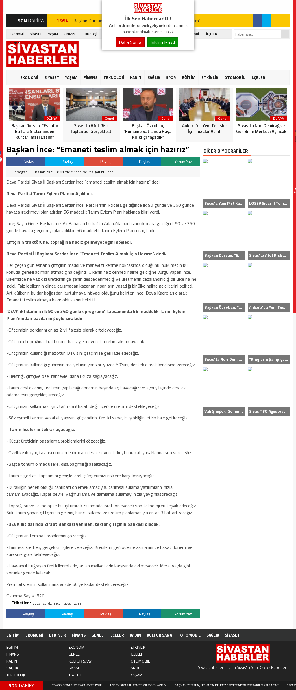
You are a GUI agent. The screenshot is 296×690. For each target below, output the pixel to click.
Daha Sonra (130, 42)
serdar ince (52, 603)
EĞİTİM (188, 77)
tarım (78, 603)
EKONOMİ (17, 34)
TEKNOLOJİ (89, 34)
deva (36, 603)
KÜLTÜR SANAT (160, 635)
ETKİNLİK (209, 77)
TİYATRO (76, 675)
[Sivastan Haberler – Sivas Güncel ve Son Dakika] (148, 11)
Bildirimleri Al (163, 42)
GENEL (97, 635)
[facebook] (257, 20)
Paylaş (28, 161)
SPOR (171, 77)
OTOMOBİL (234, 77)
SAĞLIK (153, 77)
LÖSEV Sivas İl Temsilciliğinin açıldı (122, 685)
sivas (67, 603)
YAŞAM (53, 34)
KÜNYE (14, 42)
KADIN (135, 77)
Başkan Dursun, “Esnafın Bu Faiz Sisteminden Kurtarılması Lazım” (210, 685)
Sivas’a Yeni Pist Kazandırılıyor (60, 685)
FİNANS (69, 34)
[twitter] (266, 20)
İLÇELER (211, 34)
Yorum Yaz (183, 161)
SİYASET (36, 34)
